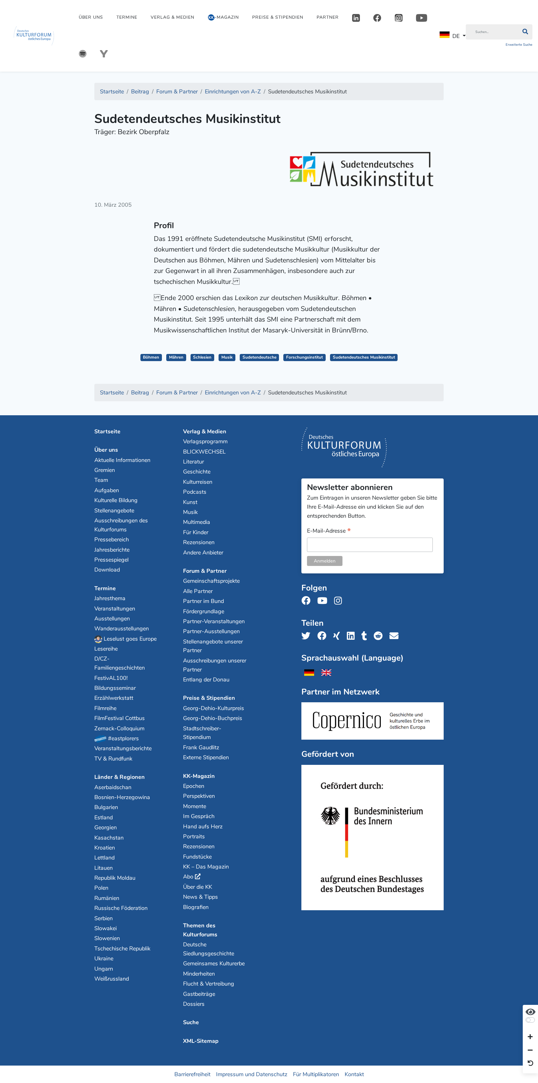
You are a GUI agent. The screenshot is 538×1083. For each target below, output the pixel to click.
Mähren (176, 357)
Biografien (196, 907)
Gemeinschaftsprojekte (211, 581)
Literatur (193, 461)
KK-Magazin (199, 776)
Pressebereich (111, 539)
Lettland (104, 857)
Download (107, 569)
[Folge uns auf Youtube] (324, 601)
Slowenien (107, 938)
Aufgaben (106, 490)
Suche (191, 1022)
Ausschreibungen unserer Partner (214, 665)
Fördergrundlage (203, 611)
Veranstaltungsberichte (123, 748)
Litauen (103, 868)
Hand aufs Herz (203, 826)
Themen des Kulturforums (200, 930)
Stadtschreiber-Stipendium (202, 733)
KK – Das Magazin (206, 866)
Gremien (104, 470)
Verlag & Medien (172, 17)
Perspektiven (199, 796)
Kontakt (354, 1074)
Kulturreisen (197, 482)
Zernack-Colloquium (119, 728)
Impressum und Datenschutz (251, 1074)
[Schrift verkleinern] (530, 1050)
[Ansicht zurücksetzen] (531, 1064)
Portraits (194, 836)
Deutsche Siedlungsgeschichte (208, 949)
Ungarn (103, 968)
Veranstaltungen (114, 608)
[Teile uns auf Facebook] (323, 636)
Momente (194, 806)
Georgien (105, 827)
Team (101, 480)
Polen (101, 888)
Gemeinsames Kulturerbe (214, 963)
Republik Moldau (114, 878)
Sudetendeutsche (259, 357)
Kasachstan (109, 837)
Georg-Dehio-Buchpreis (212, 718)
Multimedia (196, 522)
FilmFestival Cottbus (119, 718)
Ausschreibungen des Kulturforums (121, 525)
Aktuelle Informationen (122, 460)
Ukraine (103, 958)
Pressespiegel (111, 559)
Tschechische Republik (122, 948)
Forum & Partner (205, 571)
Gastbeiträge (199, 994)
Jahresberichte (112, 549)
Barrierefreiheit (192, 1074)
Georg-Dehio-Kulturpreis (213, 708)
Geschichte (196, 471)
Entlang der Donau (206, 679)
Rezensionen (199, 542)
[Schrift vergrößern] (530, 1037)
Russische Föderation (121, 908)
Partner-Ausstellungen (211, 631)
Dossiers (194, 1004)
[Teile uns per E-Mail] (395, 636)
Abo (188, 876)
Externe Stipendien (206, 757)
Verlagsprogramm (205, 441)
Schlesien (202, 357)
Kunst (190, 502)
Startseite (107, 431)
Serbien (103, 918)
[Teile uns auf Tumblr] (366, 636)
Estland (103, 817)
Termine (126, 17)
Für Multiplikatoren (316, 1074)
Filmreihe (105, 708)
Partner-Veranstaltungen (214, 621)
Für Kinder (195, 532)
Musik (227, 357)
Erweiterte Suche (519, 44)
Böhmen (151, 357)
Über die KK (197, 887)
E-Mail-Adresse (329, 531)
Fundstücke (197, 856)
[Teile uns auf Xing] (338, 636)
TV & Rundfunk (113, 758)
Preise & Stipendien (277, 17)
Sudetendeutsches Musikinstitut (364, 357)
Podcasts (194, 492)
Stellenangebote (114, 510)
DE (456, 36)
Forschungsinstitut (304, 357)
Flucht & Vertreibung (208, 983)
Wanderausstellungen (121, 628)
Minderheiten (199, 973)
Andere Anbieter (203, 552)
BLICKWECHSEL (204, 451)
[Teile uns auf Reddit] (380, 636)
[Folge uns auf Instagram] (340, 601)
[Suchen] (525, 32)
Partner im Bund (203, 601)
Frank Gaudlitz (201, 747)
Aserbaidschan (112, 787)
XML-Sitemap (201, 1041)
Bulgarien (106, 807)
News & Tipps (200, 897)
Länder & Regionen (119, 777)
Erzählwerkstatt (113, 698)
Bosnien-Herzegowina (122, 797)
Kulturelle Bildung (116, 500)
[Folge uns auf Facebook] (307, 601)
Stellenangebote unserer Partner (213, 646)
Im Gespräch (199, 816)
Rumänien (106, 898)
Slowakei (105, 928)
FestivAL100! (111, 678)
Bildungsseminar (115, 688)
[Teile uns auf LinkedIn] (352, 636)
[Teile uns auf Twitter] (307, 636)
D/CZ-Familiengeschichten (119, 663)
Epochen (193, 786)
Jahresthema (109, 598)
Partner (328, 17)
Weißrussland (111, 978)
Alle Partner (198, 591)
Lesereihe (106, 648)
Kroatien (104, 847)
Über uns (91, 17)
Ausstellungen (112, 618)
